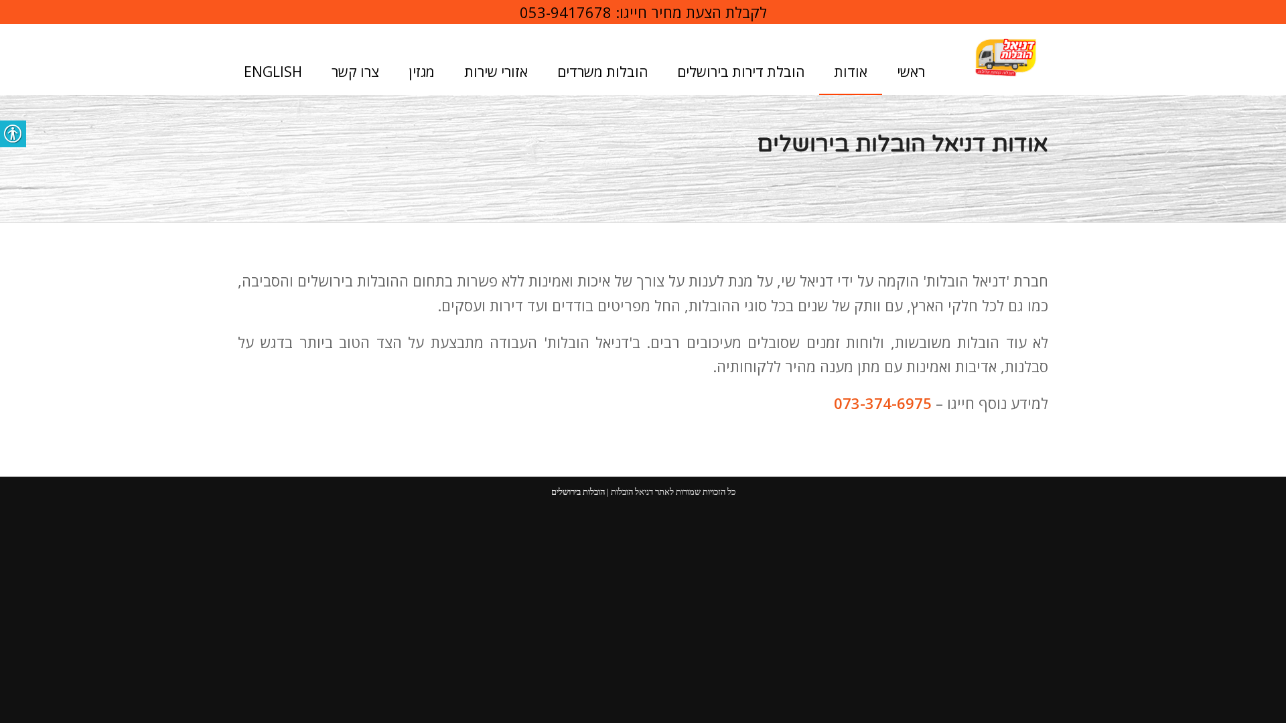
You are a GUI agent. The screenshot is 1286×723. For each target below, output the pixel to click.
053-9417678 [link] (566, 12)
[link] (1005, 57)
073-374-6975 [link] (883, 403)
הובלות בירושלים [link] (578, 492)
